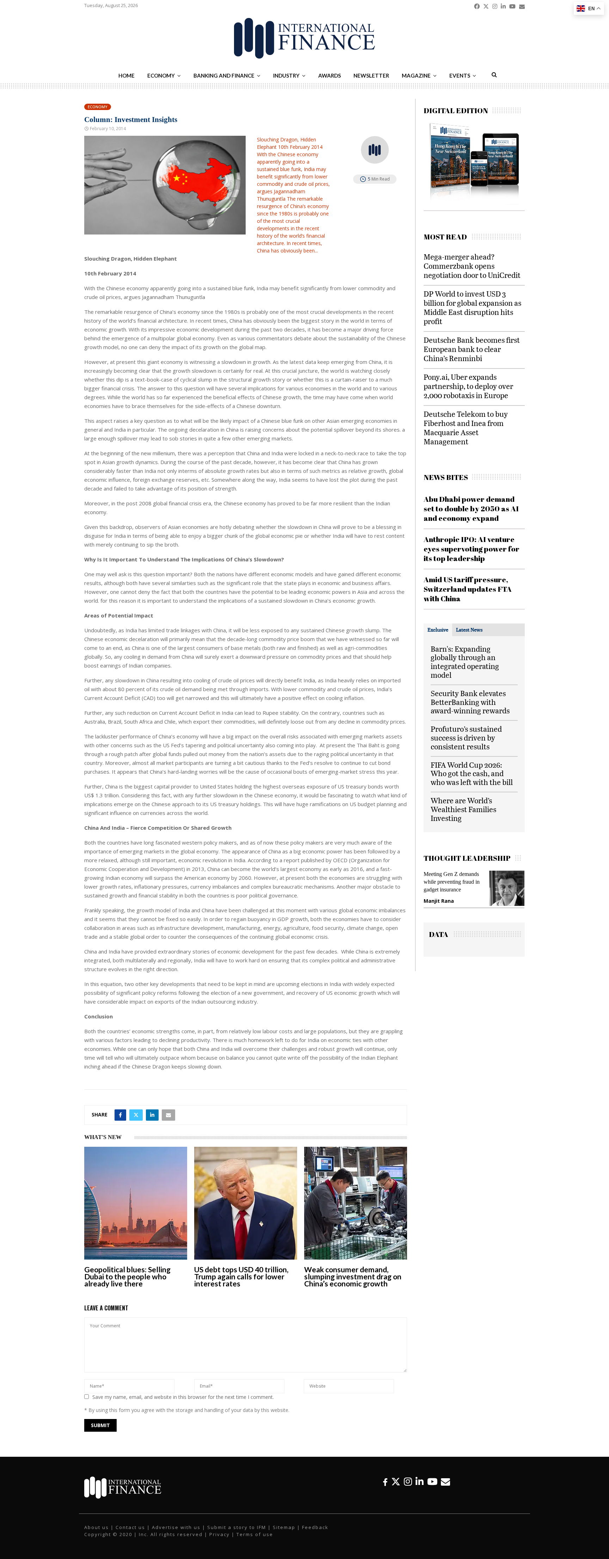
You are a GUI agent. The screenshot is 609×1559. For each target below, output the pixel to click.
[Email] (445, 1481)
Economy (161, 75)
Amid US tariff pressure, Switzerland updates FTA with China (468, 589)
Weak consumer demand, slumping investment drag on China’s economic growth (352, 1276)
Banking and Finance (223, 75)
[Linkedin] (420, 1481)
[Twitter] (395, 1481)
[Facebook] (385, 1481)
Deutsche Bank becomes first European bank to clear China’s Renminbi (472, 349)
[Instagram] (408, 1481)
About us (96, 1527)
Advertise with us (176, 1527)
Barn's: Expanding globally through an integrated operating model (465, 662)
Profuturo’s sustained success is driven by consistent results (466, 737)
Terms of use (254, 1534)
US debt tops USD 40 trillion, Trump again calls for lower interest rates (241, 1276)
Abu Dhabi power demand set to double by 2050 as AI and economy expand (471, 508)
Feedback (315, 1527)
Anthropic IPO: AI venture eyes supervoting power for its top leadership (471, 549)
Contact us (130, 1527)
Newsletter (371, 75)
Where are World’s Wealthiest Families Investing (463, 809)
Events (459, 75)
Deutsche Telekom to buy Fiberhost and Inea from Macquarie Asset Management (466, 427)
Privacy (219, 1534)
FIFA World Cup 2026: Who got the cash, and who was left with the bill (472, 773)
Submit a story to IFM (236, 1527)
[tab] (438, 629)
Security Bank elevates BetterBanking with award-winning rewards (470, 702)
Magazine (416, 75)
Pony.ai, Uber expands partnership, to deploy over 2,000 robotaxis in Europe (468, 386)
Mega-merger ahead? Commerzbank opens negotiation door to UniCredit (472, 265)
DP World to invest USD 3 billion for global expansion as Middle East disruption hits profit (472, 307)
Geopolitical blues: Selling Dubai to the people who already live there (127, 1276)
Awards (329, 75)
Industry (286, 75)
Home (126, 75)
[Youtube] (432, 1481)
